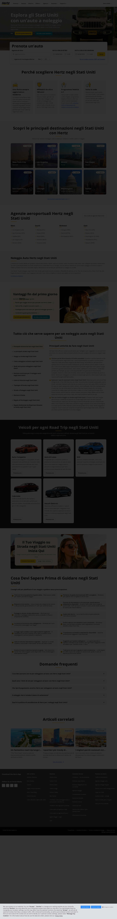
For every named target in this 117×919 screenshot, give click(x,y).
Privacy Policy (59, 916)
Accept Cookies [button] (85, 907)
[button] (108, 907)
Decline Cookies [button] (96, 907)
